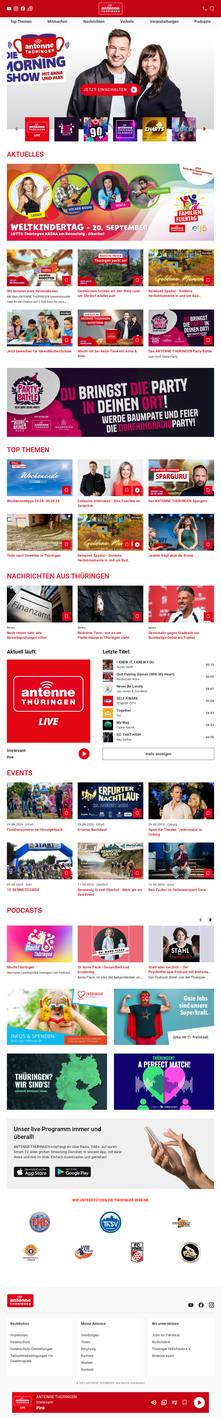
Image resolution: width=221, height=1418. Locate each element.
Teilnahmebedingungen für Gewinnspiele (31, 1358)
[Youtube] (9, 8)
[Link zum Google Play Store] (73, 1173)
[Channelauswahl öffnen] (212, 8)
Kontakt (87, 1370)
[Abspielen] (199, 1402)
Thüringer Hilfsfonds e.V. (171, 1349)
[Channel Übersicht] (164, 1402)
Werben (87, 1363)
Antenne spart (163, 1356)
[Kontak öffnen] (204, 8)
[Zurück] (200, 919)
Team (85, 1342)
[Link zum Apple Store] (32, 1173)
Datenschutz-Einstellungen (31, 1349)
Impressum (19, 1335)
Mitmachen (57, 21)
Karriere (87, 1356)
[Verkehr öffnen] (30, 8)
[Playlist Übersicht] (174, 1402)
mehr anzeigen (158, 754)
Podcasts (202, 21)
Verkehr (127, 21)
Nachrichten (93, 21)
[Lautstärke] (153, 1402)
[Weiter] (210, 919)
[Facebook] (23, 8)
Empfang (88, 1349)
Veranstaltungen (164, 21)
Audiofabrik (161, 1342)
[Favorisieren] (184, 1402)
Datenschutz (20, 1342)
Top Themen (21, 21)
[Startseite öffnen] (110, 9)
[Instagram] (16, 8)
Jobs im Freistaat (166, 1335)
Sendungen (90, 1335)
